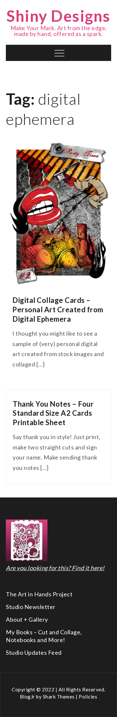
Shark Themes (59, 696)
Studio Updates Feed (34, 652)
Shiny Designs (58, 15)
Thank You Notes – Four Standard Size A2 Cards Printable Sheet (53, 413)
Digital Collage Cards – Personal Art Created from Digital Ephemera (57, 309)
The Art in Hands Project (39, 594)
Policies (88, 696)
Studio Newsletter (31, 606)
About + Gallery (27, 619)
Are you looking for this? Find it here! (55, 567)
